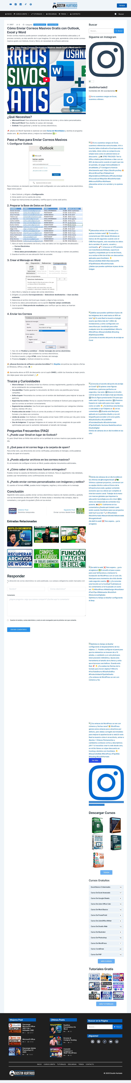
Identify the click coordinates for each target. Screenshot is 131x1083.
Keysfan (57, 364)
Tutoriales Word (52, 24)
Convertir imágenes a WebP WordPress (70, 1051)
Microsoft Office (29, 1039)
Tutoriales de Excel (39, 24)
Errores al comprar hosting (70, 1039)
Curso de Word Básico (56, 131)
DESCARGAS (52, 14)
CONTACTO (76, 14)
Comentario (11, 595)
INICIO (9, 14)
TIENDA (63, 14)
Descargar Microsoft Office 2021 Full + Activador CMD (29, 1027)
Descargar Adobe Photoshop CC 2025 (29, 1050)
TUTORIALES (37, 14)
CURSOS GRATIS (21, 14)
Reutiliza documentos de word (70, 1027)
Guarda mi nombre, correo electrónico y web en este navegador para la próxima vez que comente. (43, 620)
